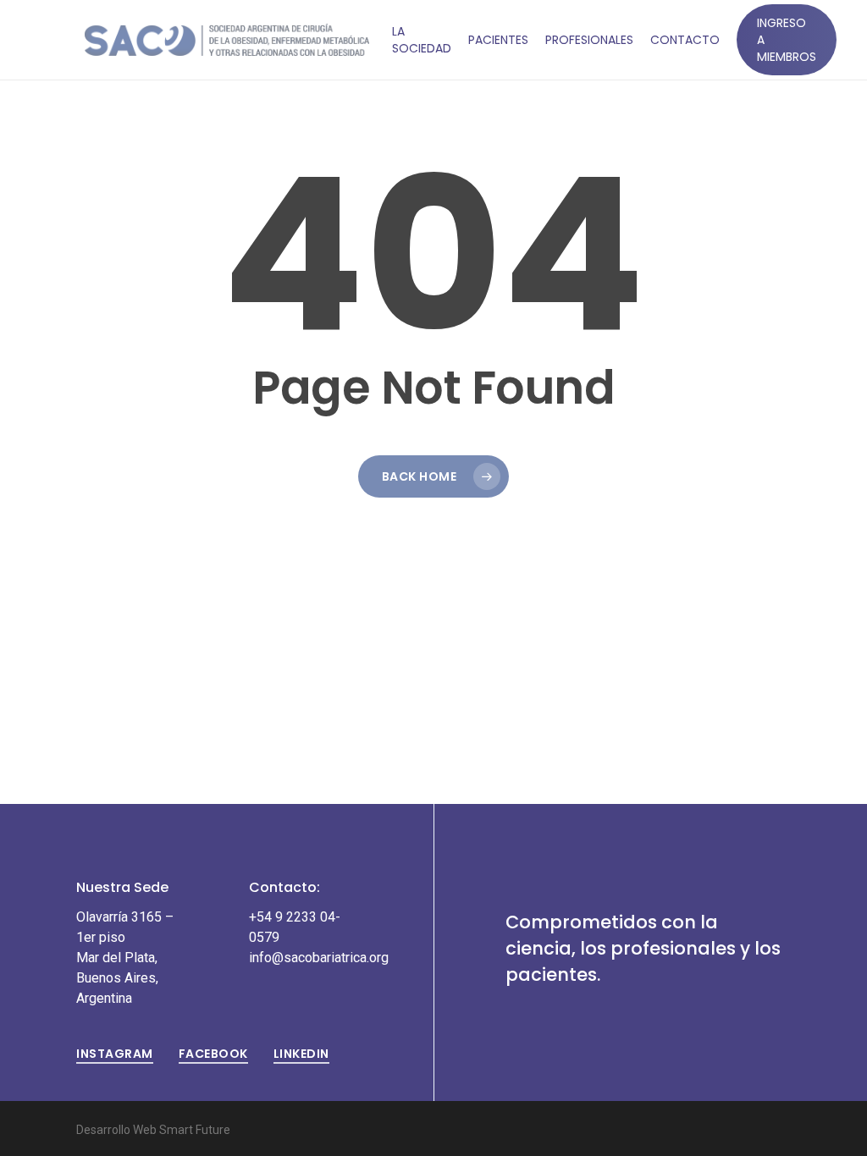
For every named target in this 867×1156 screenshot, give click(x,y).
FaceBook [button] (213, 1053)
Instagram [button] (114, 1053)
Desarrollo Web (117, 1130)
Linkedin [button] (301, 1053)
